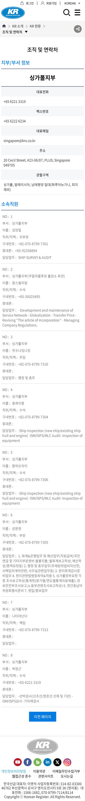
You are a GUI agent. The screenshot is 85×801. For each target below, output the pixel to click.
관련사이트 (46, 776)
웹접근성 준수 (21, 776)
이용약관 (39, 771)
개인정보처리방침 (13, 771)
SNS (78, 29)
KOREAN (70, 3)
